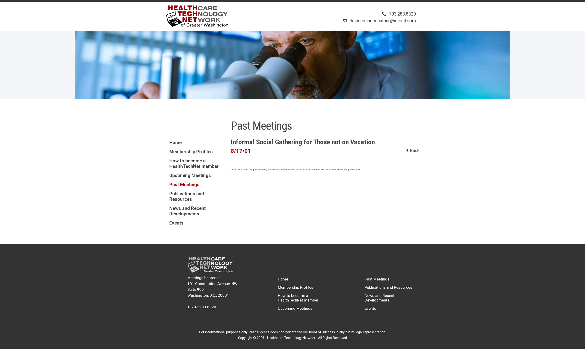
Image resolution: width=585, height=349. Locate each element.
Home (175, 142)
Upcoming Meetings (190, 175)
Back (413, 150)
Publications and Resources (186, 196)
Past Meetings (184, 184)
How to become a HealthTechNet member (194, 163)
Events (176, 223)
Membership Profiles (191, 151)
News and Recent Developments (187, 211)
